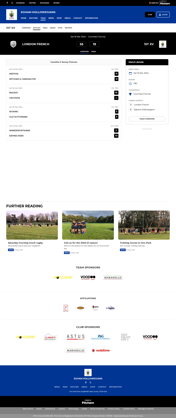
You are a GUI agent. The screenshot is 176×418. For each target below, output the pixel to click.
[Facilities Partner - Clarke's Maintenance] (50, 337)
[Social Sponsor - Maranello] (112, 277)
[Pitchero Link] (165, 4)
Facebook (20, 3)
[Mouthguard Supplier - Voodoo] (88, 277)
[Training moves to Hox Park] (144, 225)
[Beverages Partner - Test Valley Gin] (125, 337)
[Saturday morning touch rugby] (32, 225)
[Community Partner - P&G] (100, 337)
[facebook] (7, 2)
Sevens (56, 3)
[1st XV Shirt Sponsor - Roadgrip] (63, 277)
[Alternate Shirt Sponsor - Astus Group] (75, 337)
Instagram (44, 3)
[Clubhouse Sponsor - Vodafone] (100, 350)
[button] (23, 18)
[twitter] (12, 3)
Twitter (32, 3)
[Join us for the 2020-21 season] (88, 225)
